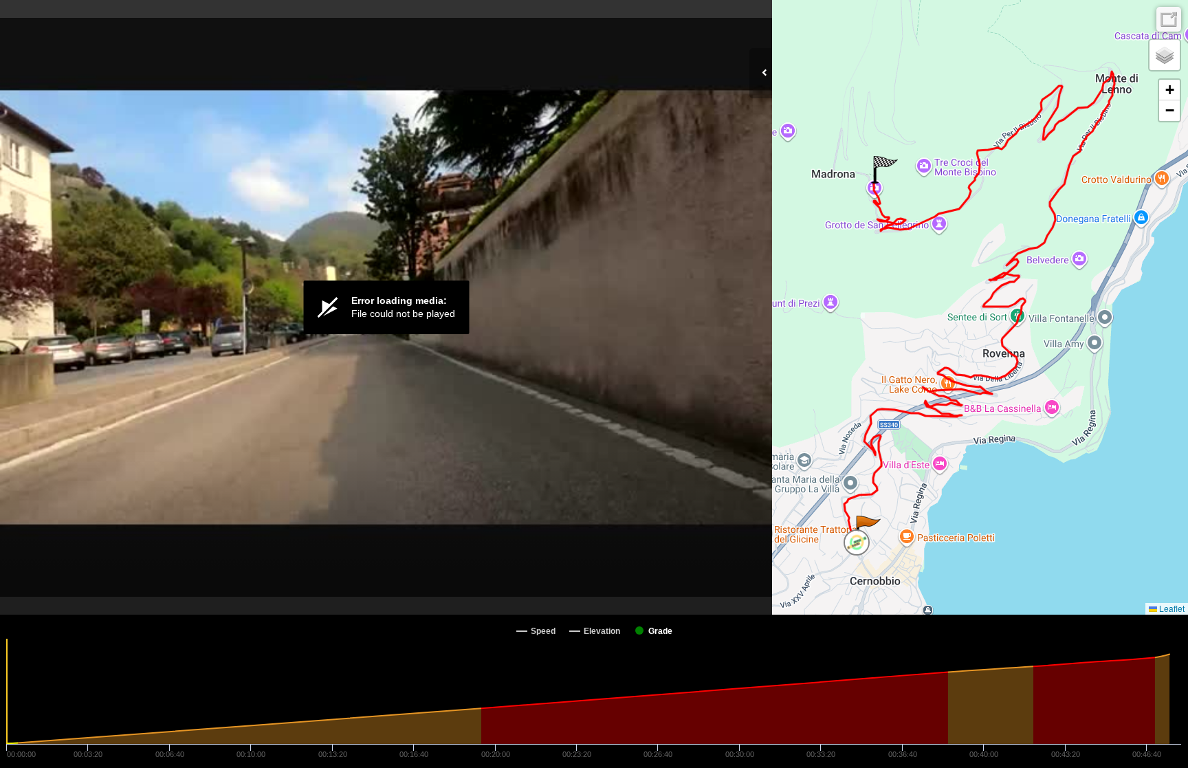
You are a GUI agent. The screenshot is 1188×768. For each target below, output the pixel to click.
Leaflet (1171, 608)
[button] (867, 529)
